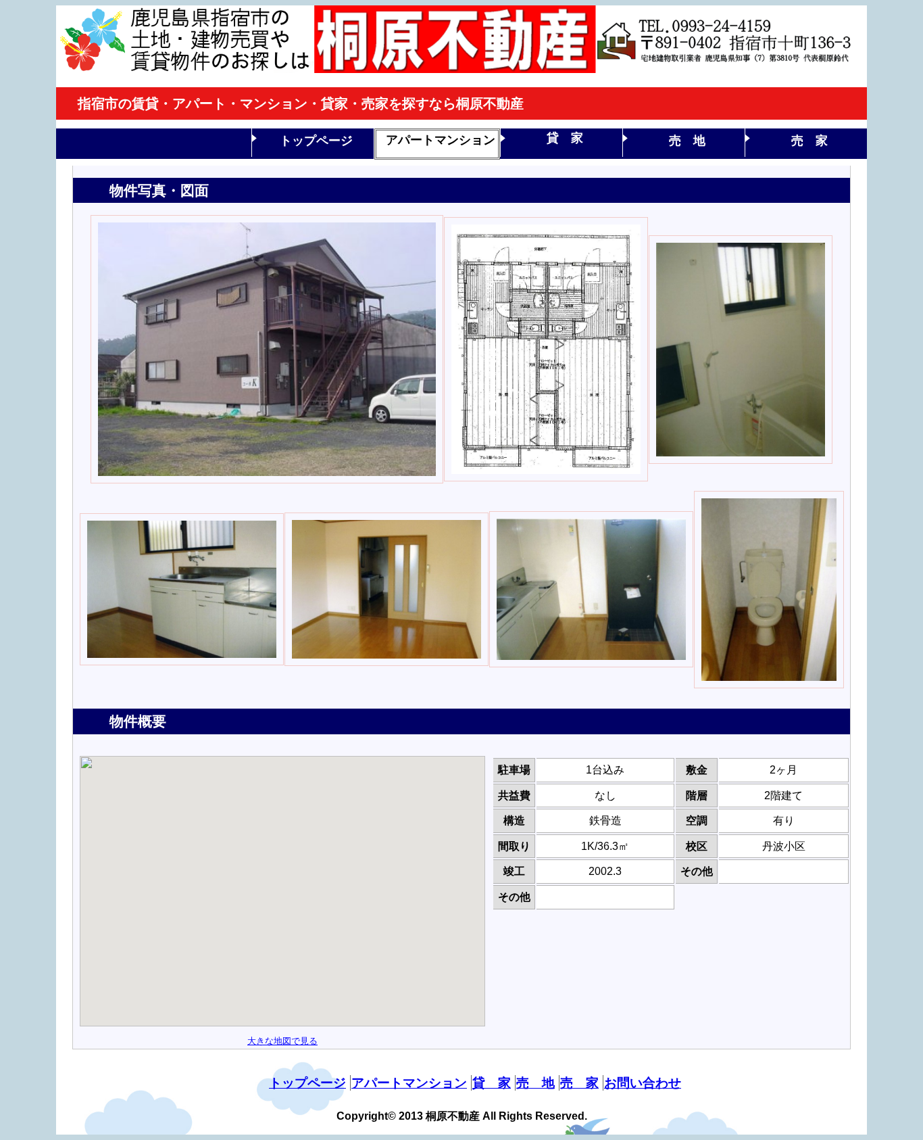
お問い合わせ (642, 1083)
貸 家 (565, 138)
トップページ (316, 140)
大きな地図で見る (282, 1041)
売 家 (809, 140)
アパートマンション (440, 140)
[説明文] (267, 479)
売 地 (687, 140)
